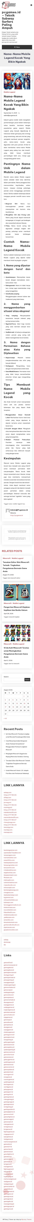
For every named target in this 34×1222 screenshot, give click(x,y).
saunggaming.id (9, 982)
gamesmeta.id (8, 1114)
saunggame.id (8, 1030)
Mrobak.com (8, 877)
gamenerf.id (8, 1147)
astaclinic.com (9, 920)
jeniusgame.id (8, 1089)
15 (24, 703)
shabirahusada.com (10, 915)
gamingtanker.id (9, 1109)
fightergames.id (9, 1132)
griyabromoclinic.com (11, 930)
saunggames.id (9, 1005)
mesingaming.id (9, 1204)
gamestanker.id (9, 1186)
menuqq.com (8, 832)
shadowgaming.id (9, 985)
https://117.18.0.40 (10, 825)
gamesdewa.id (9, 995)
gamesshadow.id (9, 987)
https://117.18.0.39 (10, 800)
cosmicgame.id (9, 1079)
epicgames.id (8, 1137)
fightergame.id (9, 1169)
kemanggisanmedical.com (12, 905)
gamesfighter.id (9, 1117)
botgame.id (7, 1164)
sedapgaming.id (9, 992)
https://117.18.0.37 (10, 820)
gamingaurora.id (9, 1035)
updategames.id (9, 1062)
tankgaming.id (8, 1184)
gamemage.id (8, 1159)
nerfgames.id (8, 1127)
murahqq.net (8, 807)
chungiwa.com (8, 892)
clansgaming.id (9, 1099)
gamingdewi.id (8, 967)
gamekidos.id (8, 1189)
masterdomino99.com (11, 817)
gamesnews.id (8, 1057)
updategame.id (9, 1082)
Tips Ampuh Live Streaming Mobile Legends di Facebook (17, 531)
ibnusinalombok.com (10, 922)
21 (20, 707)
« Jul (5, 718)
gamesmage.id (9, 1119)
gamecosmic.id (9, 1067)
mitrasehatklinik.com (11, 900)
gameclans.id (8, 1149)
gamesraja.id (8, 990)
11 (9, 703)
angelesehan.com (10, 872)
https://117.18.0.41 (10, 810)
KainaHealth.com (9, 912)
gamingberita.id (9, 1037)
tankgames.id (8, 1139)
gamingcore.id (8, 1196)
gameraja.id (8, 1020)
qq (4, 945)
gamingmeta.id (9, 1104)
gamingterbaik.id (9, 977)
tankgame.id (8, 1181)
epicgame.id (8, 1171)
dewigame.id (8, 1027)
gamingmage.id (9, 1102)
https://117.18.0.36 (10, 795)
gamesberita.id (9, 1054)
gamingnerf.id (8, 1092)
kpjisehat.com (8, 897)
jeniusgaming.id (9, 980)
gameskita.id (8, 962)
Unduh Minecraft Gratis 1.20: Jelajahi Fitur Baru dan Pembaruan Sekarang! (17, 772)
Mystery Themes (26, 1219)
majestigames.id (9, 1010)
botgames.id (8, 1129)
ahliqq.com (7, 797)
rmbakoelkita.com (10, 870)
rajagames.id (8, 1017)
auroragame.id (8, 1074)
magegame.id (8, 1174)
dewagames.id (9, 1002)
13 (17, 703)
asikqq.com (7, 792)
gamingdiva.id (8, 1201)
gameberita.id (8, 1072)
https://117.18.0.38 (10, 815)
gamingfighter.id (9, 1112)
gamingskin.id (8, 1094)
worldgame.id (8, 1087)
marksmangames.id (10, 1142)
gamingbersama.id (10, 972)
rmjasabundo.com (10, 885)
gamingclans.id (9, 1097)
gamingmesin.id (9, 1191)
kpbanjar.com (8, 902)
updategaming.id (9, 1049)
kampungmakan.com (11, 865)
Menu (18, 47)
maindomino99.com (10, 812)
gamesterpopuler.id (10, 965)
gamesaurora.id (9, 1045)
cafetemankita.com (10, 882)
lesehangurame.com (10, 850)
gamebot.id (7, 1156)
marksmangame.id (10, 1179)
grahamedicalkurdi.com (11, 925)
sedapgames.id (9, 1007)
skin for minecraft (14, 663)
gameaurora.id (8, 1064)
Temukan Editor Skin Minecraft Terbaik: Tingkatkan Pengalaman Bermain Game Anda (18, 763)
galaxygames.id (9, 1059)
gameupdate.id (9, 1069)
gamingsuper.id (9, 1206)
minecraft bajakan (14, 617)
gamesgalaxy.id (9, 1047)
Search (6, 677)
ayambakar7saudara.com (12, 853)
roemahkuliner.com (10, 858)
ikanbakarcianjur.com (11, 895)
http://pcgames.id (16, 515)
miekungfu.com (9, 880)
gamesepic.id (8, 1122)
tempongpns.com (10, 855)
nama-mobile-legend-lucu (17, 504)
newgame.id (8, 1077)
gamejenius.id (8, 1025)
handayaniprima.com (11, 862)
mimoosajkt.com (9, 887)
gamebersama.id (9, 1012)
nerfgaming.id (8, 1107)
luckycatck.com (9, 867)
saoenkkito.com (9, 860)
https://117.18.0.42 (10, 805)
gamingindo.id (8, 1199)
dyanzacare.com (9, 927)
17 (5, 707)
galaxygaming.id (9, 1042)
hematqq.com (8, 827)
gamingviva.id (8, 1209)
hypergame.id (8, 1176)
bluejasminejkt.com (10, 875)
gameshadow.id (9, 1015)
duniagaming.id (9, 975)
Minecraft (7, 558)
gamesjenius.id (9, 997)
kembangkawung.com (11, 890)
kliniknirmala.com (9, 907)
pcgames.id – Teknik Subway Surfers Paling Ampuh (10, 20)
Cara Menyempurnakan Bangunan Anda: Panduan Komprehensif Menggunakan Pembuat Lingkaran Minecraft (16, 745)
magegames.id (9, 1134)
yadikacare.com (9, 917)
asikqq (6, 940)
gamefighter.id (9, 1154)
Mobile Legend (9, 92)
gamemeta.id (8, 1152)
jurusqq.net (7, 802)
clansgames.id (8, 1124)
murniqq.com (8, 830)
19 (13, 707)
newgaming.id (8, 1040)
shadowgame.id (9, 1032)
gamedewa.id (8, 1022)
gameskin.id (8, 1144)
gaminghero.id (8, 1194)
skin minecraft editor (14, 578)
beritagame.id (8, 1084)
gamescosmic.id (9, 1052)
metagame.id (8, 1166)
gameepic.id (8, 1161)
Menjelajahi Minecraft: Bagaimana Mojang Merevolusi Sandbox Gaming (17, 755)
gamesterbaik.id (9, 1000)
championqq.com (9, 822)
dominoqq (7, 942)
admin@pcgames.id (10, 115)
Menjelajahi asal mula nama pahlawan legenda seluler (17, 538)
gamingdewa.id (9, 970)
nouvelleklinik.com (10, 910)
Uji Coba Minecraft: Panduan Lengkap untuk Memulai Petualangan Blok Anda (18, 735)
